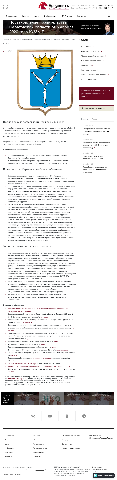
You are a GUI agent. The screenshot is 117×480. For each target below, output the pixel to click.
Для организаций (88, 79)
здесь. (29, 339)
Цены (36, 16)
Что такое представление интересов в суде (26, 395)
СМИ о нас (66, 16)
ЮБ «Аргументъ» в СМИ (71, 436)
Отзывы (36, 440)
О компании (11, 16)
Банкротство (86, 65)
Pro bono (95, 471)
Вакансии (37, 456)
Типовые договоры (40, 448)
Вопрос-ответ (67, 444)
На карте (87, 469)
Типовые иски (38, 444)
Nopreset (17, 474)
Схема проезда (97, 467)
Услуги (25, 16)
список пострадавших (42, 358)
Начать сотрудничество (71, 448)
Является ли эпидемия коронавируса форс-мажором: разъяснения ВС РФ (39, 366)
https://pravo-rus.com (61, 473)
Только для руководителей (91, 28)
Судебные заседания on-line (76, 395)
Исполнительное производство (94, 75)
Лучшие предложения (93, 108)
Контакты (81, 16)
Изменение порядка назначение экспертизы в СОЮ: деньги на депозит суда (96, 145)
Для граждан (86, 47)
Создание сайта (8, 474)
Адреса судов (38, 452)
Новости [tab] (84, 119)
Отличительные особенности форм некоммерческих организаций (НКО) (48, 396)
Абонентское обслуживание (92, 56)
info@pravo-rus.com (105, 5)
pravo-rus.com (39, 470)
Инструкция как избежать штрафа (22, 363)
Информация (50, 16)
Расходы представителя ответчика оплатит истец (101, 395)
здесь (42, 344)
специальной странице (18, 379)
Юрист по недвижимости (91, 61)
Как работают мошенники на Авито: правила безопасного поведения (95, 169)
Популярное (66, 440)
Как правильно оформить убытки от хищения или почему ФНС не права (96, 131)
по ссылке (45, 317)
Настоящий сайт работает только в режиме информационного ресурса (95, 93)
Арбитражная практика (90, 51)
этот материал (63, 350)
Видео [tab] (94, 119)
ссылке (13, 355)
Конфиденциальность (99, 469)
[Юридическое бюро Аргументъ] (54, 5)
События (15, 39)
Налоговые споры (88, 70)
